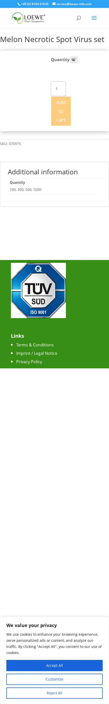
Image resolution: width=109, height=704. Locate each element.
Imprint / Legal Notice (36, 353)
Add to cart (61, 111)
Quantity (60, 59)
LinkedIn (24, 424)
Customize (54, 679)
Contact (23, 370)
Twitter (23, 408)
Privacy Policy (29, 361)
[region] (54, 660)
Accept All (54, 665)
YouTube (24, 416)
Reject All (54, 692)
